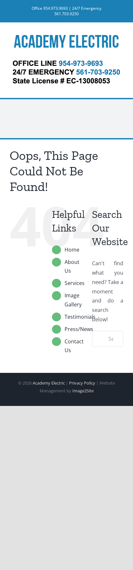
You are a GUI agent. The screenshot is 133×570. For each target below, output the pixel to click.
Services (75, 283)
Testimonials (80, 316)
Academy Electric (49, 383)
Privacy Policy (82, 383)
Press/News (79, 329)
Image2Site (83, 391)
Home (72, 249)
